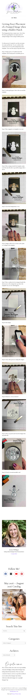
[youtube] (16, 574)
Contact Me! (14, 553)
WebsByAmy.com (14, 691)
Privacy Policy (14, 694)
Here (19, 694)
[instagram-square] (11, 574)
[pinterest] (22, 574)
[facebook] (6, 574)
